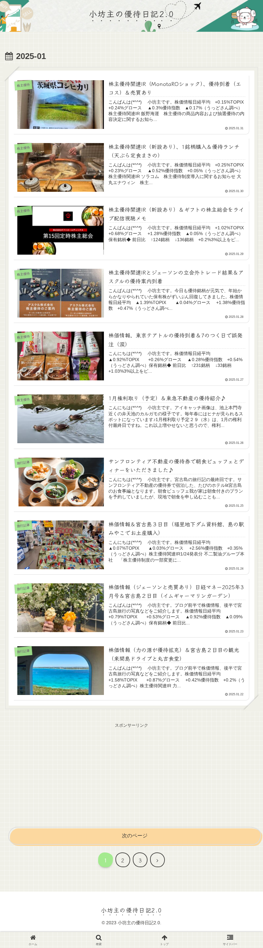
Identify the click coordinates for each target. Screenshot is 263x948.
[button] (242, 800)
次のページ (135, 835)
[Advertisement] (131, 774)
